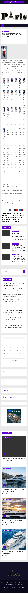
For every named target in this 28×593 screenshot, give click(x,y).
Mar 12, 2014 (15, 239)
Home (4, 587)
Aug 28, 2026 (5, 462)
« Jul (4, 364)
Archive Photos (17, 589)
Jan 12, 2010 (15, 261)
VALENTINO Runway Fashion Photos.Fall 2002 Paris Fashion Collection (18, 258)
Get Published (19, 584)
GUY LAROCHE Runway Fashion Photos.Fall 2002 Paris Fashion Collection (18, 247)
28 (17, 353)
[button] (23, 25)
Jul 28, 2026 (5, 493)
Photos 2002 (5, 31)
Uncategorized (7, 437)
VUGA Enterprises (11, 584)
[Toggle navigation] (20, 25)
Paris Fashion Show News (12, 587)
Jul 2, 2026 (5, 555)
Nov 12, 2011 (15, 250)
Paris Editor (23, 239)
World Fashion (22, 587)
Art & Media (10, 589)
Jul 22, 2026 (5, 524)
